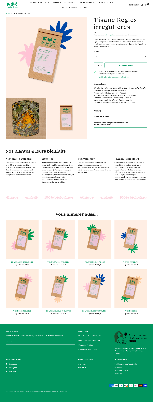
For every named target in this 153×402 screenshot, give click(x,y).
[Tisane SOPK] (130, 288)
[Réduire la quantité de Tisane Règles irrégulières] (95, 65)
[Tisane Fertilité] (130, 239)
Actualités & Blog (107, 2)
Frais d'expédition (110, 35)
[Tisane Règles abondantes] (58, 288)
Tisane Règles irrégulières (95, 311)
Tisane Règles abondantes (58, 311)
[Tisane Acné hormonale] (22, 239)
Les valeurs (69, 2)
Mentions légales (121, 371)
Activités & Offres (68, 7)
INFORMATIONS (121, 360)
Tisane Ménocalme (22, 311)
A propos (57, 2)
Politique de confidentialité (125, 364)
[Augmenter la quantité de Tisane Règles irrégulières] (101, 65)
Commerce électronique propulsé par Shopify (50, 391)
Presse (83, 7)
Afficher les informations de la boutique (114, 77)
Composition (100, 84)
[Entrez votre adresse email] (72, 342)
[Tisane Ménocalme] (22, 288)
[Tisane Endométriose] (94, 239)
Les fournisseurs (87, 2)
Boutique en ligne (38, 2)
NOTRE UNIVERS (85, 360)
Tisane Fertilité (131, 262)
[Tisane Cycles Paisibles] (58, 239)
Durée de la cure (101, 117)
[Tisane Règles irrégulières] (94, 288)
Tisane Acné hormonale (22, 262)
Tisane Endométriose (95, 262)
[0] (145, 5)
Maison (8, 13)
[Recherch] (142, 5)
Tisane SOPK (130, 311)
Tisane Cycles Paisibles (58, 262)
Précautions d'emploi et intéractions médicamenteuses (111, 124)
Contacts (118, 374)
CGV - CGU (118, 367)
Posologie (98, 111)
